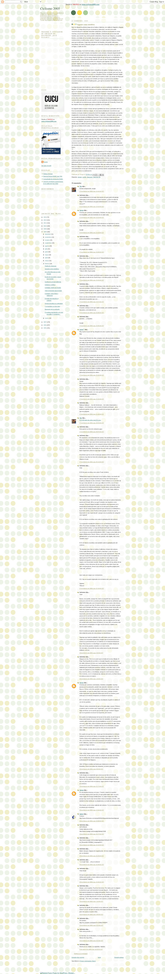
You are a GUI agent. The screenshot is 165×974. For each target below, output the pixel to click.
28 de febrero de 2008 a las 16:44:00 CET (91, 856)
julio (46, 249)
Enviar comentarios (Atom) (88, 961)
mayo (47, 255)
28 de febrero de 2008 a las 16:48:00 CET (91, 864)
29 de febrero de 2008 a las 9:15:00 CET (91, 940)
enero (47, 318)
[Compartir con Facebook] (100, 175)
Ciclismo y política (50, 284)
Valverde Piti (96, 177)
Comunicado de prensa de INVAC (53, 179)
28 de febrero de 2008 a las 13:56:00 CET (91, 810)
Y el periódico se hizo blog (52, 306)
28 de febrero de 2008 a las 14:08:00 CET (91, 821)
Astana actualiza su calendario (54, 303)
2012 (45, 220)
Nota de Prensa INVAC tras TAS (52, 176)
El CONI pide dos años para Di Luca (90, 420)
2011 (45, 223)
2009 (45, 229)
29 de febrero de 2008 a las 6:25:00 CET (91, 925)
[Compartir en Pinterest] (103, 175)
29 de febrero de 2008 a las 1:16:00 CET (91, 901)
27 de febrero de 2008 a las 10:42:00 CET (91, 191)
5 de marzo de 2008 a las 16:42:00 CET (91, 949)
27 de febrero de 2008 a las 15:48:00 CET (91, 414)
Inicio (99, 957)
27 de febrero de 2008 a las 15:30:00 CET (91, 375)
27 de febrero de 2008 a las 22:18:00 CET (91, 588)
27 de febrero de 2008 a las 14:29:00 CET (91, 232)
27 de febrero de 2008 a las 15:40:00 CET (91, 399)
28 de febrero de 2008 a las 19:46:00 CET (91, 882)
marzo (47, 260)
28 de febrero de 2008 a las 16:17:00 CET (91, 834)
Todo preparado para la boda (53, 290)
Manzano (89, 177)
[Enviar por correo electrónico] (94, 175)
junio (46, 252)
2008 (45, 232)
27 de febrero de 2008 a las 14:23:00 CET (91, 217)
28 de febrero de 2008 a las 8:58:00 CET (91, 769)
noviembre (48, 237)
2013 (45, 217)
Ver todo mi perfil (46, 165)
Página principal (47, 174)
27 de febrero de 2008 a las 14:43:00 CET (91, 280)
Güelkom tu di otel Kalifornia (53, 282)
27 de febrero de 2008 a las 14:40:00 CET (91, 252)
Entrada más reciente (78, 957)
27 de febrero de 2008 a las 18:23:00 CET (91, 423)
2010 (45, 226)
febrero (47, 263)
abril (46, 257)
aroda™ (81, 329)
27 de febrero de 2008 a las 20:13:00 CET (91, 462)
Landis (84, 177)
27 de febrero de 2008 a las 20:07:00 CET (91, 431)
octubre (47, 240)
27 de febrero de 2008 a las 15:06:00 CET (91, 312)
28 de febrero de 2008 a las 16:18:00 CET (91, 845)
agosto (47, 246)
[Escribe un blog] (96, 175)
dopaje (80, 177)
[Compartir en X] (98, 175)
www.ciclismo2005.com (90, 4)
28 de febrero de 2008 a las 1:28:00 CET (91, 679)
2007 (45, 322)
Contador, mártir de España (53, 287)
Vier (80, 186)
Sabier (81, 814)
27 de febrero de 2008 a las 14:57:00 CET (91, 302)
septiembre (48, 243)
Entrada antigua (119, 957)
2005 (45, 328)
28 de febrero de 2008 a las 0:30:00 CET (91, 653)
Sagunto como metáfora (86, 24)
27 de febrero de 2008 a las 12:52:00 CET (91, 206)
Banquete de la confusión (52, 309)
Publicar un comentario (80, 953)
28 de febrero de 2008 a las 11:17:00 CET (91, 786)
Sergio (81, 210)
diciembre (48, 234)
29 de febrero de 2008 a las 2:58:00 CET (91, 914)
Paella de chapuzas (50, 266)
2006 (45, 325)
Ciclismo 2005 (50, 8)
